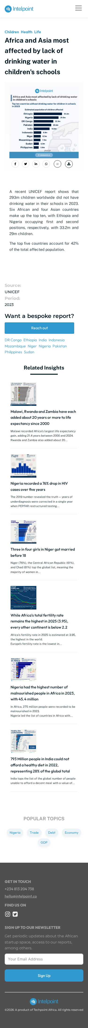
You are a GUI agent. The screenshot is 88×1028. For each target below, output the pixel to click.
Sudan (29, 351)
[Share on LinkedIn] (36, 164)
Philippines (13, 351)
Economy (71, 832)
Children (12, 31)
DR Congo (13, 339)
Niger (32, 346)
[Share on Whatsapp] (46, 164)
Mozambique (15, 346)
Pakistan (60, 346)
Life (37, 31)
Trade (34, 832)
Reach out (39, 327)
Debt (51, 832)
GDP (44, 842)
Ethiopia (30, 339)
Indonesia (57, 339)
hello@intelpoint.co (21, 896)
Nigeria (45, 346)
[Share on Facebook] (15, 164)
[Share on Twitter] (25, 164)
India (43, 339)
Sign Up (44, 975)
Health (26, 31)
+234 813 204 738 (19, 888)
